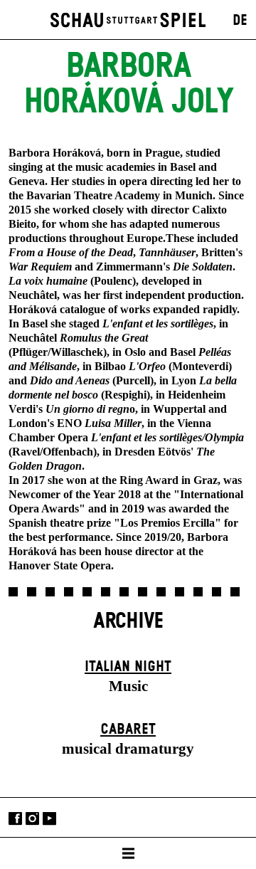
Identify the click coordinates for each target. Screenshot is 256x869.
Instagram (32, 819)
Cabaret (128, 729)
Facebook (15, 819)
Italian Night (128, 667)
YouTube (49, 819)
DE (240, 20)
